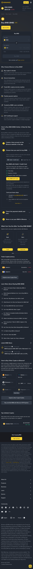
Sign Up (26, 2)
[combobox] (7, 47)
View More (17, 203)
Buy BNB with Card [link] (13, 179)
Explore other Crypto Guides (16, 398)
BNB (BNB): (9, 7)
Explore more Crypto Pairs (10, 277)
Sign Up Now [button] (6, 27)
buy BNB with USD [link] (18, 195)
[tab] (13, 159)
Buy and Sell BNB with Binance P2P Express (16, 403)
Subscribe (22, 249)
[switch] (23, 518)
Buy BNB (16, 56)
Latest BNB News (6, 343)
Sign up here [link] (21, 60)
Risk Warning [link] (16, 462)
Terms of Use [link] (8, 462)
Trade (7, 249)
